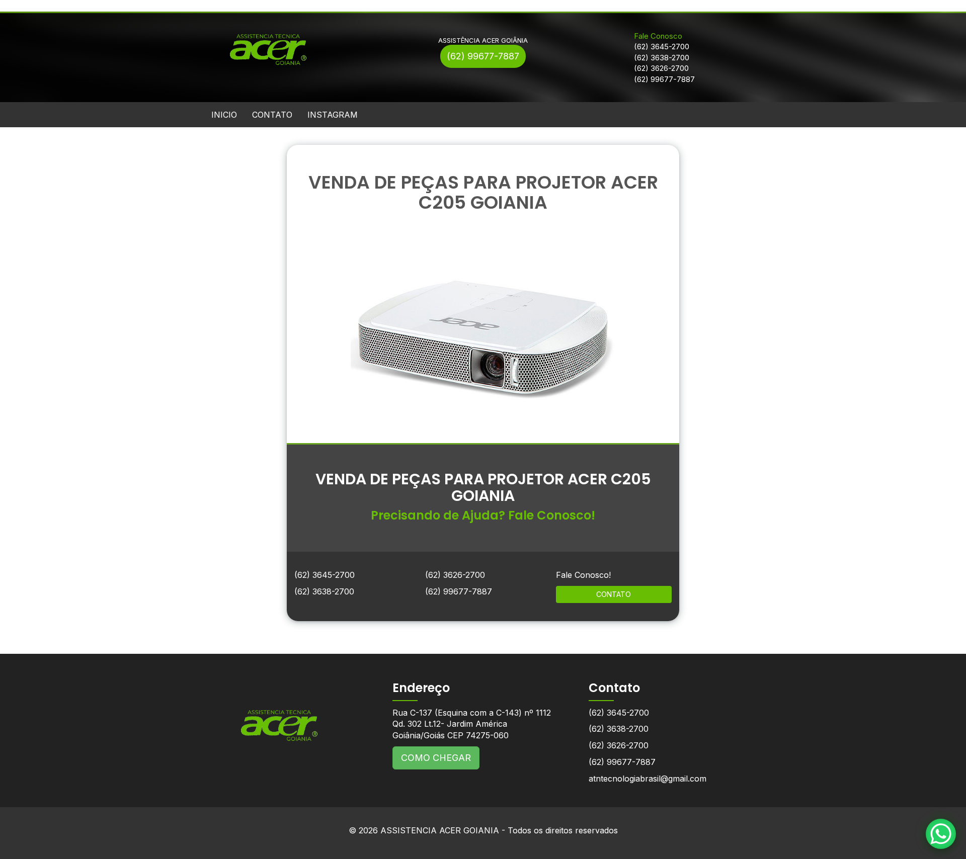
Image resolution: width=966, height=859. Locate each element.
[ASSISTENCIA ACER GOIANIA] (279, 718)
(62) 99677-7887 (483, 56)
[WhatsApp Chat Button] (941, 834)
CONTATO (272, 115)
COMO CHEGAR (436, 757)
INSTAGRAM (332, 115)
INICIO (224, 115)
